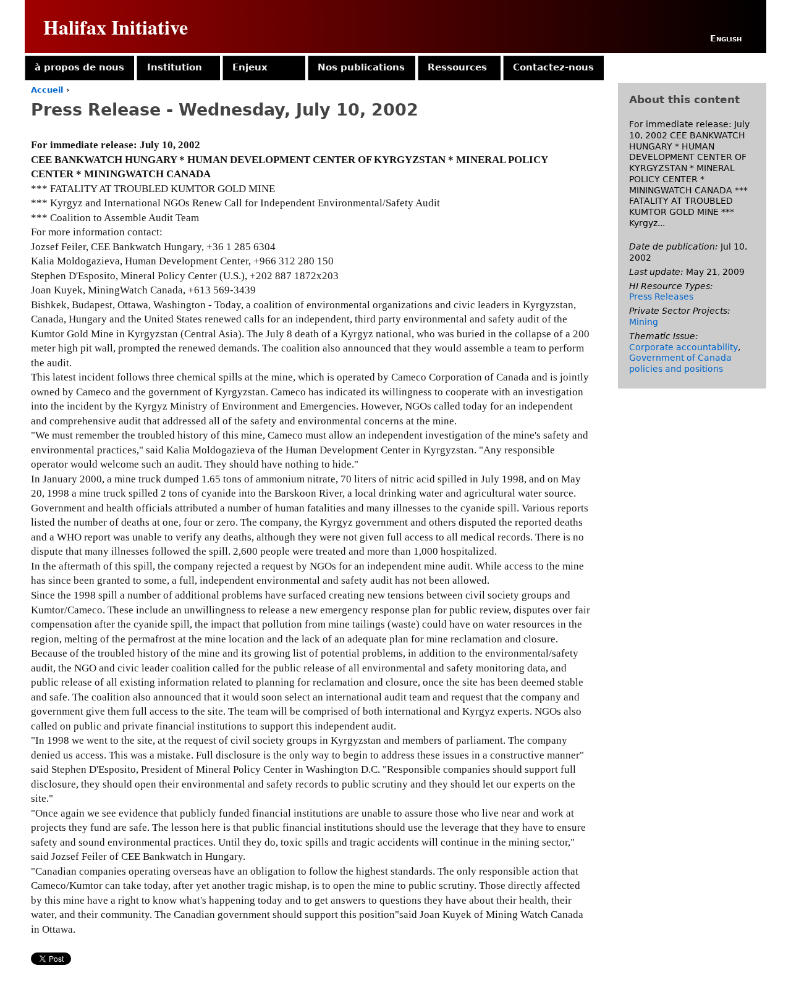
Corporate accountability (683, 347)
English (726, 38)
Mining (643, 322)
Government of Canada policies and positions (680, 363)
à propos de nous (79, 67)
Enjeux (250, 67)
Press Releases (661, 296)
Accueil (47, 90)
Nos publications (361, 67)
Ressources (457, 67)
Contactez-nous (553, 67)
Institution (174, 67)
